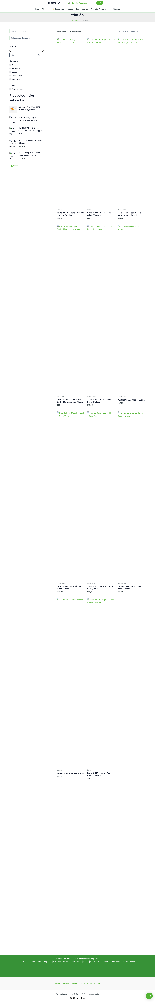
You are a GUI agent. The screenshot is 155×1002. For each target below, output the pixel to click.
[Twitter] (54, 3)
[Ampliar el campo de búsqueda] (99, 3)
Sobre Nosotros (82, 9)
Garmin (23, 961)
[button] (48, 9)
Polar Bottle (63, 961)
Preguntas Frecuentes (99, 9)
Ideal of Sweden (128, 961)
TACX (79, 961)
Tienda (44, 9)
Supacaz (48, 961)
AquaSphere (37, 961)
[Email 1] (56, 3)
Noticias (70, 9)
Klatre (92, 961)
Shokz (86, 961)
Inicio (37, 9)
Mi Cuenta (87, 984)
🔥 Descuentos (58, 9)
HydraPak (115, 961)
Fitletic (72, 961)
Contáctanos (115, 9)
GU (29, 961)
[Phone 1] (59, 3)
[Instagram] (49, 3)
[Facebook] (52, 3)
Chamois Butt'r (103, 961)
